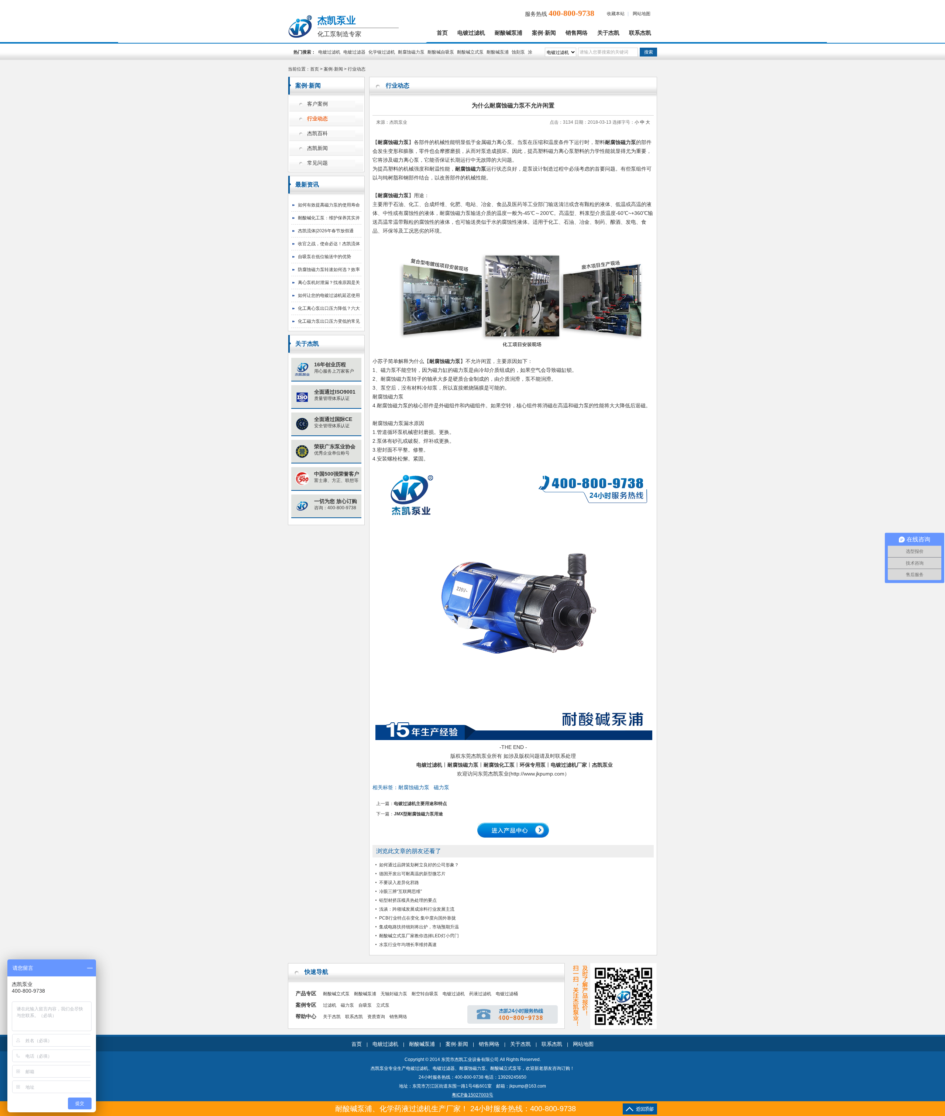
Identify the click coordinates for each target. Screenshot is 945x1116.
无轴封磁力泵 (394, 993)
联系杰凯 (640, 33)
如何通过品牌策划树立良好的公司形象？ (419, 864)
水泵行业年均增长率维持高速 (408, 944)
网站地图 (641, 13)
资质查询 (376, 1016)
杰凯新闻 (317, 148)
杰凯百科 (317, 133)
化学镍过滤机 (381, 52)
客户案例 (317, 104)
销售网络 (577, 33)
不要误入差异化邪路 (399, 882)
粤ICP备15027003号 (472, 1095)
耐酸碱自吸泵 (440, 52)
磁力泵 (441, 787)
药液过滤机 (480, 993)
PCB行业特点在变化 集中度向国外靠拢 (417, 918)
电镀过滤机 (471, 33)
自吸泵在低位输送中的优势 (324, 256)
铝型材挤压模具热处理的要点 (408, 900)
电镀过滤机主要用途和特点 (420, 803)
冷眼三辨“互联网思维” (400, 891)
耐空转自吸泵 (425, 993)
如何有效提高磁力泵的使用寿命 (329, 205)
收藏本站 (616, 13)
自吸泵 (365, 1005)
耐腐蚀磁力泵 (411, 52)
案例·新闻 (544, 33)
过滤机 (329, 1005)
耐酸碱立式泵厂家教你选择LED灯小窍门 (419, 935)
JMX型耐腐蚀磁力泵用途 (418, 814)
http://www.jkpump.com (537, 774)
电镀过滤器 (354, 52)
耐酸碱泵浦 (508, 33)
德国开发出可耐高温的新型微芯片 (412, 873)
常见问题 (317, 163)
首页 (442, 33)
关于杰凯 (608, 33)
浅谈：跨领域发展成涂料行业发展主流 (416, 909)
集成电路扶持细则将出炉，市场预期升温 (419, 927)
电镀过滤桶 (507, 993)
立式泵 (382, 1005)
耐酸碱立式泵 (470, 52)
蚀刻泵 (518, 52)
